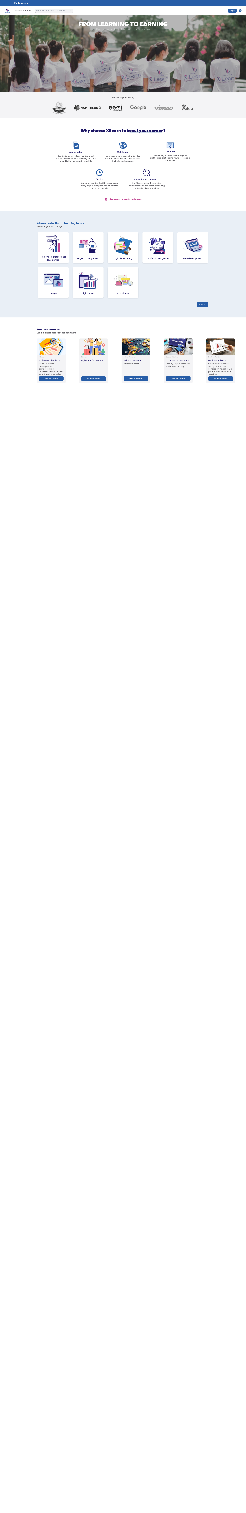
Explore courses (23, 10)
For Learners (21, 3)
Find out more (51, 378)
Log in (232, 10)
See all (202, 304)
